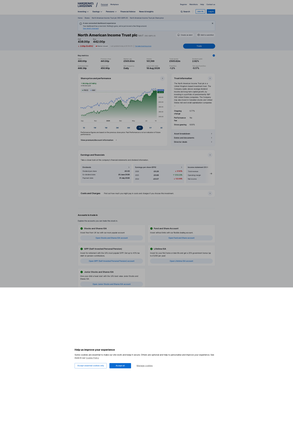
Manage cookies (145, 365)
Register (183, 4)
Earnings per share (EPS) (145, 167)
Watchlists (193, 4)
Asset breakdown (182, 134)
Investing (82, 12)
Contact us (210, 4)
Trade (199, 46)
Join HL (200, 11)
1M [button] (106, 128)
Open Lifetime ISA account (181, 261)
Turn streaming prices (143, 46)
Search (186, 12)
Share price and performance (96, 78)
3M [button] (117, 128)
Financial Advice (128, 11)
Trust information (183, 78)
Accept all (120, 365)
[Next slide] (208, 173)
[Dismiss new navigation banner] (212, 23)
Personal (104, 4)
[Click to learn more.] (213, 55)
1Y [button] (140, 128)
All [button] (161, 128)
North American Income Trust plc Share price (147, 18)
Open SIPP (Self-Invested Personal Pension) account (111, 261)
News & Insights (146, 11)
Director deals (180, 142)
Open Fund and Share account (181, 238)
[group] (123, 128)
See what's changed (91, 28)
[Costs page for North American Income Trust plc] (146, 193)
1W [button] (95, 128)
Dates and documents (184, 138)
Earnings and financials (92, 155)
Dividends (87, 167)
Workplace (114, 4)
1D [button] (84, 128)
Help (202, 4)
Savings (96, 12)
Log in (211, 11)
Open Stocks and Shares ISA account (112, 238)
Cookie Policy (92, 358)
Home (80, 18)
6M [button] (128, 128)
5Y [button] (150, 128)
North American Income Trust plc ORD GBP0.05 (110, 18)
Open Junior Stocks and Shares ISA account (112, 284)
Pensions (110, 12)
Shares (87, 18)
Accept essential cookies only (90, 365)
